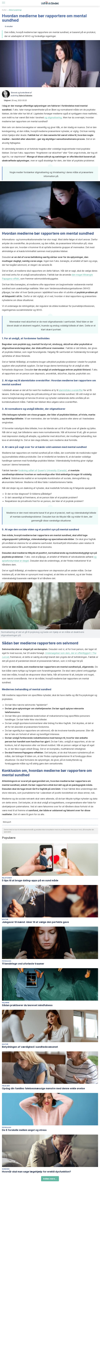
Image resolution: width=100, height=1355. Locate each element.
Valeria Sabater (25, 95)
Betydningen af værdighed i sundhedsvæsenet (30, 1046)
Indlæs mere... (50, 1178)
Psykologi (6, 961)
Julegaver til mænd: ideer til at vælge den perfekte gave (35, 922)
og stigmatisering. (53, 117)
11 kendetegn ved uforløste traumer (23, 963)
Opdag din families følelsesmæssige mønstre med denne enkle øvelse (43, 1088)
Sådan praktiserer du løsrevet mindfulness (27, 1005)
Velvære (5, 1003)
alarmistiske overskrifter (71, 390)
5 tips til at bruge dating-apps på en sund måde (30, 880)
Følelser (6, 1086)
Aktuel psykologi (15, 10)
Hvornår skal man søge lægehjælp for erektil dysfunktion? (36, 1171)
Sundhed (6, 1169)
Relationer (7, 878)
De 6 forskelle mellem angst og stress (24, 1130)
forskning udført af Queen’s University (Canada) (42, 470)
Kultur (4, 10)
